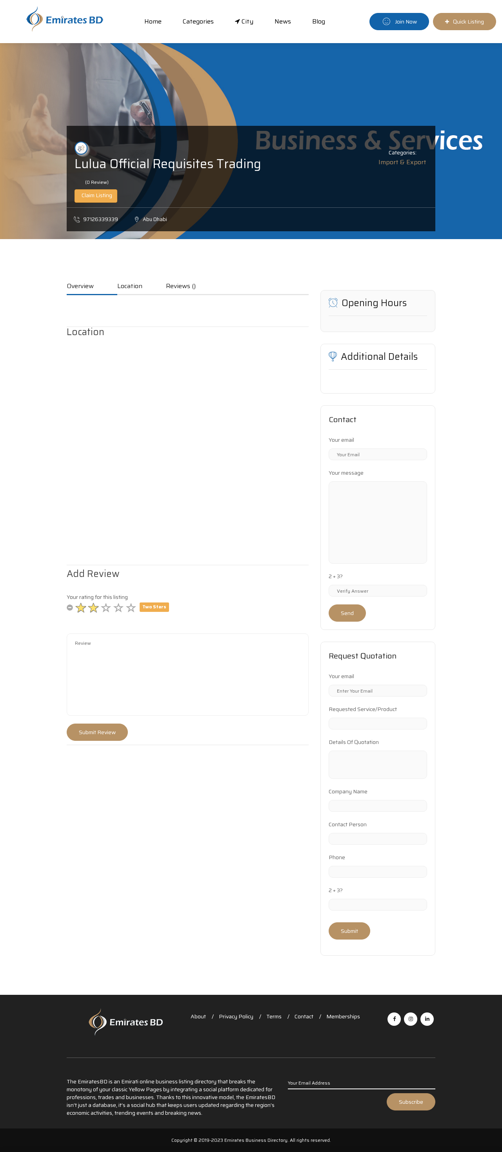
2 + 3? (336, 576)
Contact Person (348, 824)
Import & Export (402, 162)
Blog (318, 21)
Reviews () (181, 286)
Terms (274, 1016)
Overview (80, 286)
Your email (341, 439)
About (198, 1016)
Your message (346, 472)
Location (129, 286)
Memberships (343, 1016)
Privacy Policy (236, 1016)
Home (153, 21)
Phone (337, 857)
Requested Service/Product (363, 709)
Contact (304, 1016)
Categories (198, 21)
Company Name (348, 791)
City (246, 21)
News (283, 21)
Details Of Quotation (354, 742)
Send (347, 613)
